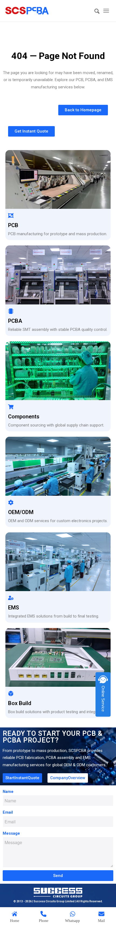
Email (8, 812)
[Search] (94, 11)
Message (11, 833)
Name (8, 791)
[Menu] (106, 10)
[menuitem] (94, 11)
